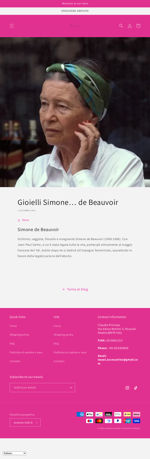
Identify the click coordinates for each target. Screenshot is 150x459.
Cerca (13, 326)
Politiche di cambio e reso (26, 352)
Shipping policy (19, 334)
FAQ (12, 343)
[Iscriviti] (70, 387)
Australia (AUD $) (23, 422)
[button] (11, 25)
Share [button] (25, 220)
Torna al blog (77, 289)
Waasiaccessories (113, 428)
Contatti (15, 361)
